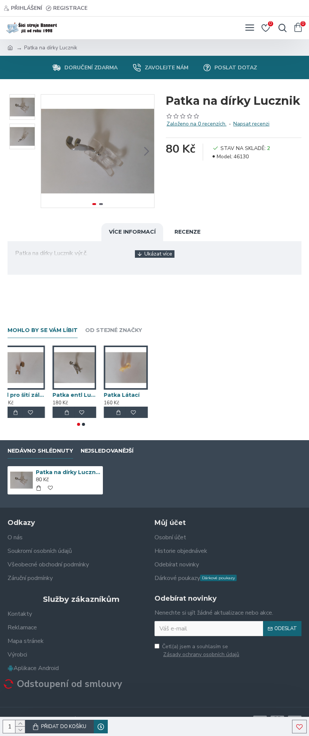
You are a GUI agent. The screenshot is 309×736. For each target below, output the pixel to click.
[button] (48, 151)
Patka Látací (128, 395)
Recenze (187, 231)
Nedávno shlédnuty (40, 451)
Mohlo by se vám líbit (43, 330)
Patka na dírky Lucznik (68, 472)
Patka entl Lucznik (81, 395)
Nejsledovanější (107, 451)
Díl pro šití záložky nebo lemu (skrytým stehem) (30, 395)
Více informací (132, 231)
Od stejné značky (113, 330)
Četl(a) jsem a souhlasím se (200, 650)
